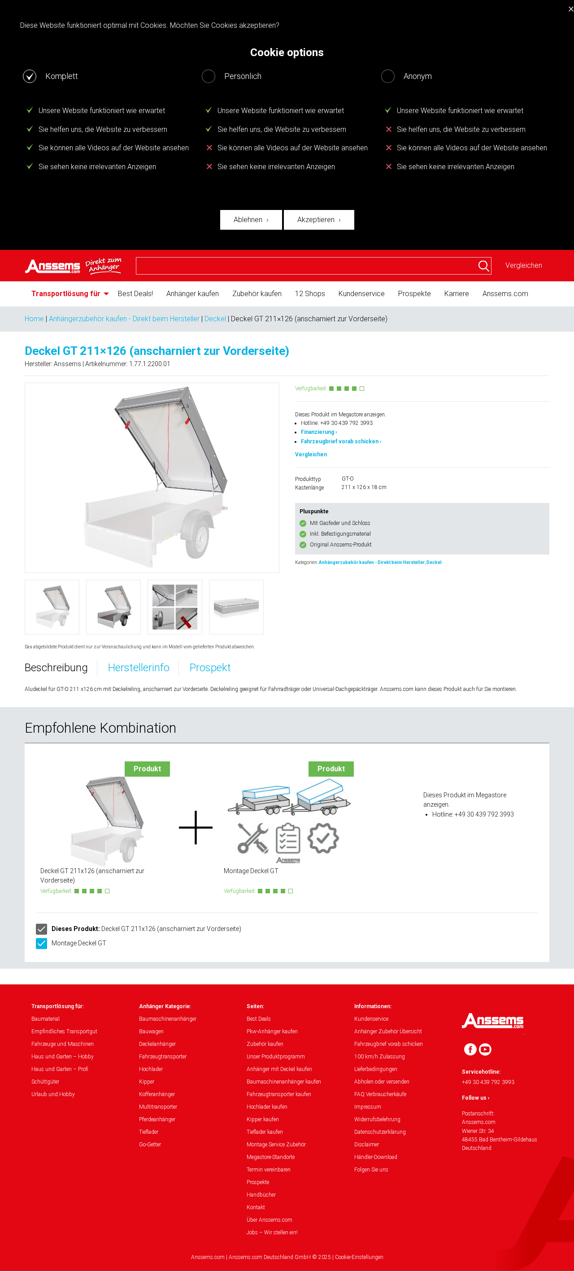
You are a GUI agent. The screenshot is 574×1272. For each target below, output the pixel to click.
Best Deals (259, 1019)
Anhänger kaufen (192, 293)
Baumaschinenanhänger (167, 1019)
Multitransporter (158, 1107)
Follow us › (476, 1098)
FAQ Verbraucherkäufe (380, 1094)
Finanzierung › (319, 432)
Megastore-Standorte (271, 1157)
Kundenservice (362, 293)
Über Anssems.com (269, 1220)
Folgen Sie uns (371, 1170)
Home (34, 319)
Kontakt (256, 1207)
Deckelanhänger (157, 1044)
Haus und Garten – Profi (59, 1069)
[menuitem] (68, 293)
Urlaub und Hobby (53, 1094)
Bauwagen (151, 1031)
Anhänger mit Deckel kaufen (279, 1069)
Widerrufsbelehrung (377, 1119)
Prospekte (414, 293)
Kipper (146, 1082)
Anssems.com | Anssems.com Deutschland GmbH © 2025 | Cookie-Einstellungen (287, 1257)
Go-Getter (150, 1144)
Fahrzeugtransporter (163, 1056)
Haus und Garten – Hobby (62, 1056)
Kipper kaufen (263, 1119)
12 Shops (310, 293)
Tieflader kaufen (265, 1132)
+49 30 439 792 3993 (488, 1082)
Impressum (367, 1107)
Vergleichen (523, 265)
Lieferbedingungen (375, 1069)
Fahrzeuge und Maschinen (62, 1044)
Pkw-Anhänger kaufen (272, 1031)
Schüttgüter (45, 1082)
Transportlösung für (65, 293)
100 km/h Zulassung (379, 1056)
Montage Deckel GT (79, 943)
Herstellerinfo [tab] (139, 667)
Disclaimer (366, 1144)
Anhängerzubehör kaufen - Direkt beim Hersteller (124, 319)
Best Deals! (135, 293)
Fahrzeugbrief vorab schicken (388, 1044)
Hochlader (151, 1069)
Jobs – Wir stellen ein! (272, 1232)
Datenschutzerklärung (380, 1132)
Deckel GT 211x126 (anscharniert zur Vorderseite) (146, 928)
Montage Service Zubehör (276, 1144)
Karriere (456, 293)
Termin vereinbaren (269, 1170)
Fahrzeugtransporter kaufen (279, 1094)
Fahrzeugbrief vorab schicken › (341, 441)
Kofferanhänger (157, 1094)
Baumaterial (45, 1019)
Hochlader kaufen (267, 1107)
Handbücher (261, 1195)
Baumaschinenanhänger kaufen (284, 1082)
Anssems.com (505, 293)
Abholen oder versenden (381, 1082)
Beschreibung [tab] (56, 667)
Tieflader (148, 1132)
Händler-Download (375, 1157)
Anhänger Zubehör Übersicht (388, 1031)
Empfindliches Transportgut (64, 1031)
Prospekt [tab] (210, 667)
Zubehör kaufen (257, 293)
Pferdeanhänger (157, 1119)
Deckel (215, 319)
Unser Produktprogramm (276, 1056)
